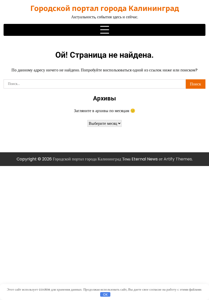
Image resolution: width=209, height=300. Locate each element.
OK (105, 294)
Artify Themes (178, 159)
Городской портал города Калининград (104, 8)
